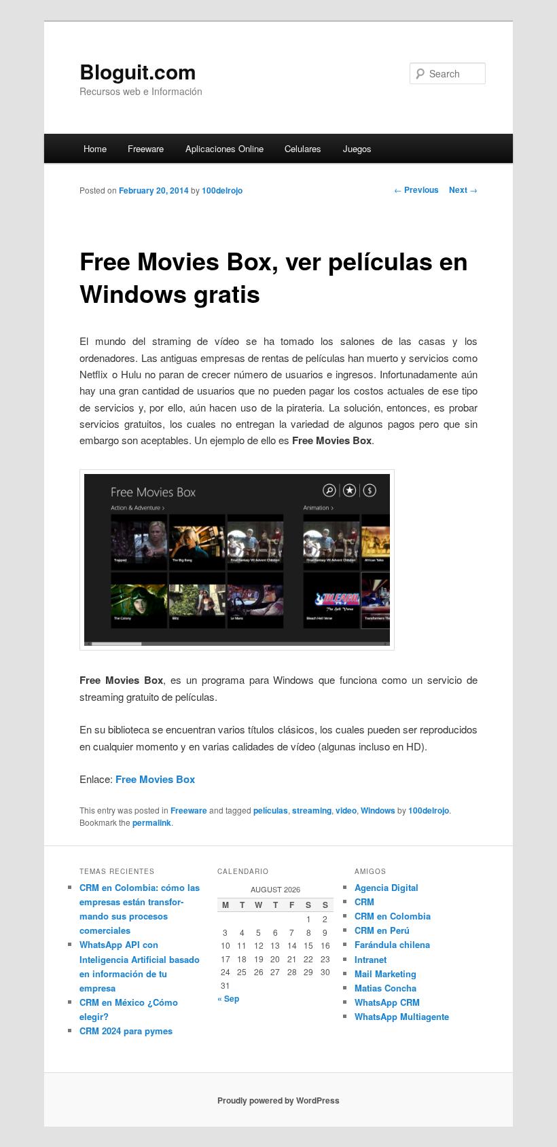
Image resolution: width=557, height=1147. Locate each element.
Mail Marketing (385, 973)
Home (95, 148)
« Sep (228, 998)
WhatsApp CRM (387, 1002)
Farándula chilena (392, 944)
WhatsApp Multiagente (402, 1016)
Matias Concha (385, 987)
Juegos (357, 148)
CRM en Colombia (393, 915)
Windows (378, 810)
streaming (311, 810)
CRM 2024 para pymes (126, 1030)
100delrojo (222, 190)
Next (463, 189)
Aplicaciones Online (224, 148)
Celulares (303, 148)
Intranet (371, 959)
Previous (416, 189)
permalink (151, 822)
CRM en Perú (382, 930)
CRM (364, 901)
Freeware (146, 148)
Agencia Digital (386, 887)
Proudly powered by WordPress (278, 1100)
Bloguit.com (137, 71)
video (346, 810)
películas (270, 810)
